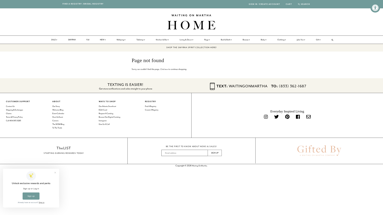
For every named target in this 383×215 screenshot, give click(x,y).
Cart (289, 4)
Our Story (56, 106)
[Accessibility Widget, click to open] (375, 8)
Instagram (103, 120)
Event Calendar (58, 113)
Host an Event (57, 117)
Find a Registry (72, 4)
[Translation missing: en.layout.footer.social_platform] (308, 117)
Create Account (269, 4)
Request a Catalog (106, 113)
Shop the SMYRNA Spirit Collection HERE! (191, 47)
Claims (9, 113)
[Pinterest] (287, 117)
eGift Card (103, 110)
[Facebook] (298, 117)
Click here (164, 69)
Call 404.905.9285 (13, 120)
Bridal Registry (93, 4)
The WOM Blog (58, 124)
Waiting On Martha (199, 166)
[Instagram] (266, 117)
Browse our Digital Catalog (109, 117)
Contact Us (10, 106)
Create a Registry (151, 110)
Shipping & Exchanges (14, 110)
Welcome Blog (57, 110)
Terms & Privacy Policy (14, 117)
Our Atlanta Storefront (107, 106)
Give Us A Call (104, 124)
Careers (55, 120)
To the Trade (57, 128)
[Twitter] (276, 117)
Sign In (253, 4)
